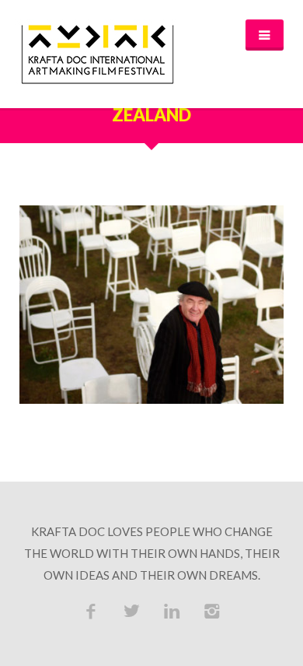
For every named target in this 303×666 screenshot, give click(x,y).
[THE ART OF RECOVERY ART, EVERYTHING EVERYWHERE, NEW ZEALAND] (151, 304)
